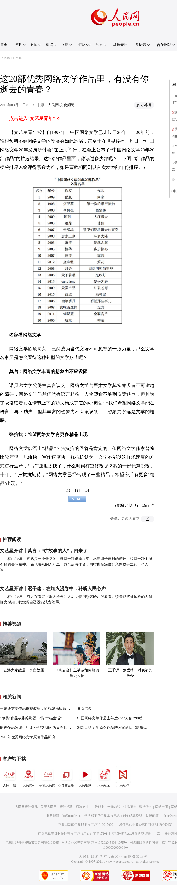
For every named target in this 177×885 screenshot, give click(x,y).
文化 (18, 58)
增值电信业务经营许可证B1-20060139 (145, 824)
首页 (3, 45)
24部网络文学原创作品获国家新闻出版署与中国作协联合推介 (127, 727)
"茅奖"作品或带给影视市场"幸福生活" (31, 718)
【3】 (87, 490)
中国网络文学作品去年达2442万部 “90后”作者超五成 (119, 718)
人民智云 (103, 785)
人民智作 (122, 785)
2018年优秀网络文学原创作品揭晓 (27, 737)
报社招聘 (66, 807)
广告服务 (97, 807)
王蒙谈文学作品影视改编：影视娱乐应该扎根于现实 (42, 708)
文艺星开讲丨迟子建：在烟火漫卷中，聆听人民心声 (53, 588)
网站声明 (161, 807)
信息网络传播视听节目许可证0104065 (32, 842)
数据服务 (145, 807)
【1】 (68, 490)
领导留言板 (66, 785)
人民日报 (9, 785)
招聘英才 (82, 807)
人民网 (5, 58)
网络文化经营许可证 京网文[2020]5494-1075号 (94, 842)
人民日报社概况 (26, 807)
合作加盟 (113, 807)
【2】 (77, 490)
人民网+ (28, 785)
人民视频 (85, 785)
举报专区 (120, 45)
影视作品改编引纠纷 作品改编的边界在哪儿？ (37, 727)
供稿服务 (129, 807)
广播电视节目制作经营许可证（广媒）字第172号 (72, 833)
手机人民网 (47, 785)
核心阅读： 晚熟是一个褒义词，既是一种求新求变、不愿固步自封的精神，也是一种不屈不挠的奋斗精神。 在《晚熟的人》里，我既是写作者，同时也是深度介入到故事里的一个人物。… (76, 564)
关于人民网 (49, 807)
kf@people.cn (71, 815)
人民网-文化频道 (61, 105)
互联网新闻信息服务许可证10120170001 (86, 824)
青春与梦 (84, 708)
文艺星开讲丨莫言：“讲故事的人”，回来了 (44, 550)
